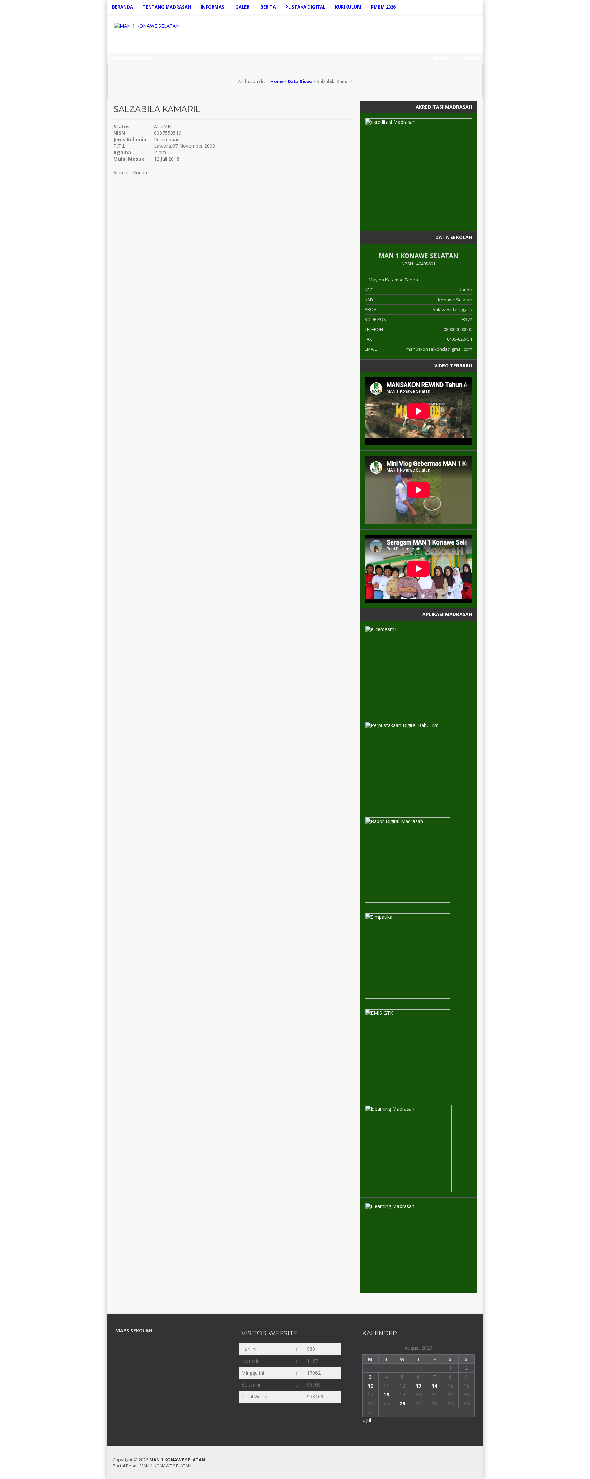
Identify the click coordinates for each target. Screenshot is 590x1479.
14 (434, 1385)
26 (402, 1403)
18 (386, 1394)
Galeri (243, 7)
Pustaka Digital (305, 7)
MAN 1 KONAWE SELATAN (177, 1459)
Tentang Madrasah (167, 7)
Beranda (122, 7)
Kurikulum (348, 7)
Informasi (213, 7)
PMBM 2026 (383, 7)
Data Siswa (300, 81)
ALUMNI (163, 126)
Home (276, 81)
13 (418, 1385)
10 (370, 1385)
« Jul (366, 1420)
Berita (268, 7)
